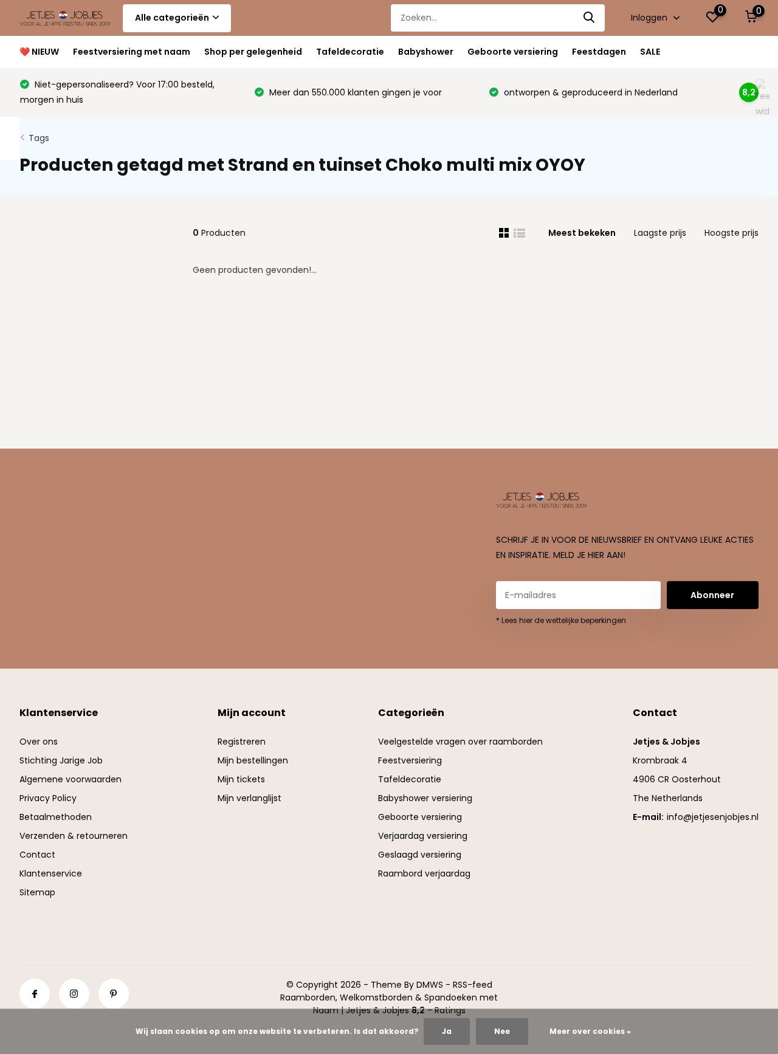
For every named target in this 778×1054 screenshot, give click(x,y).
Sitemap (37, 892)
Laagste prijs (660, 233)
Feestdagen (599, 52)
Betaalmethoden (55, 817)
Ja (447, 1031)
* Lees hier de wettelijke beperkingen (561, 620)
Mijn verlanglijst (249, 798)
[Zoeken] (589, 18)
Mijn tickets (241, 779)
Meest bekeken (582, 233)
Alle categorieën (172, 18)
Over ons (38, 741)
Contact (37, 855)
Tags (39, 138)
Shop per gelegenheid (253, 52)
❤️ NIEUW (39, 52)
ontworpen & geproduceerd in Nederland (589, 92)
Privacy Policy (48, 798)
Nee (502, 1031)
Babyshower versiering (425, 798)
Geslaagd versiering (419, 855)
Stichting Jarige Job (61, 760)
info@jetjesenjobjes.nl (713, 817)
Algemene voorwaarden (70, 779)
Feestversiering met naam (131, 52)
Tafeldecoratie (350, 52)
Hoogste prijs (731, 233)
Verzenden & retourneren (73, 836)
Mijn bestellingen (253, 760)
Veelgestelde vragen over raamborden (460, 741)
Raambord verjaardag (424, 873)
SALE (650, 52)
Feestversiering (410, 760)
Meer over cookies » (590, 1031)
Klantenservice (50, 873)
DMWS (429, 985)
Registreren (242, 741)
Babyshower (425, 52)
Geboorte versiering (512, 52)
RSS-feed (472, 985)
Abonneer (712, 595)
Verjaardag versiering (422, 836)
